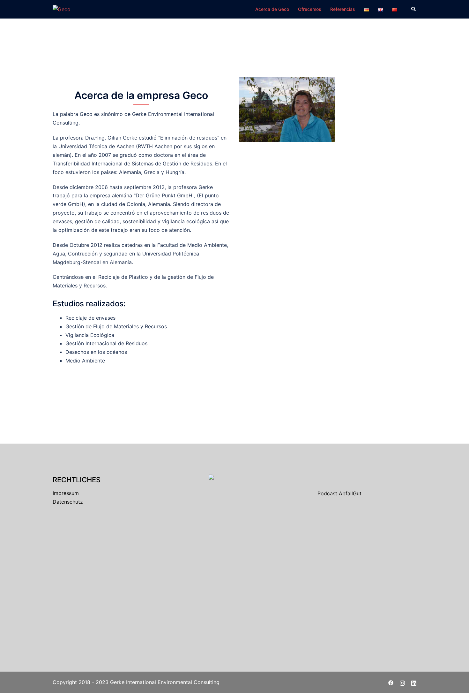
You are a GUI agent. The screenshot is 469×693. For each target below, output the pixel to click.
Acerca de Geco (272, 9)
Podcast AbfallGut (339, 493)
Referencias (342, 9)
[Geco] (62, 9)
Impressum (66, 493)
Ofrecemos (309, 9)
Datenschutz (68, 502)
